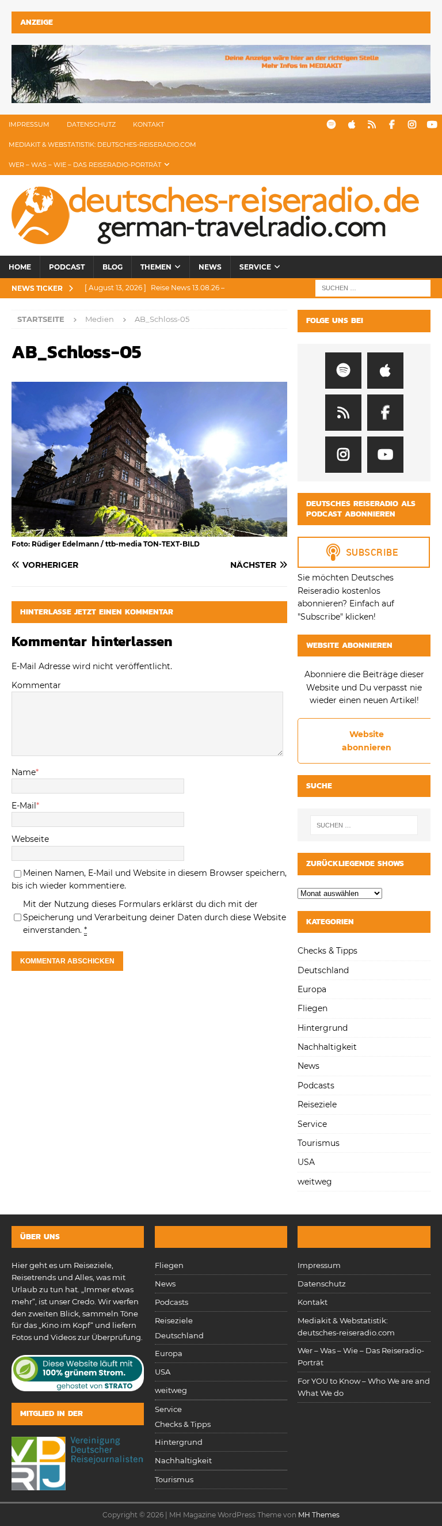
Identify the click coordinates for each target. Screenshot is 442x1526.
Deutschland (323, 970)
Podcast (67, 267)
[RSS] (371, 125)
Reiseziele (317, 1104)
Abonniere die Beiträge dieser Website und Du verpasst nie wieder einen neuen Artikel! (364, 687)
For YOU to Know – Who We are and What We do (364, 1387)
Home (20, 267)
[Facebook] (392, 125)
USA (306, 1162)
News (210, 267)
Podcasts (316, 1085)
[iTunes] (351, 125)
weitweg (315, 1181)
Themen (156, 267)
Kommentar (36, 685)
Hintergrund (323, 1028)
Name (24, 772)
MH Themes (319, 1514)
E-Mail (24, 805)
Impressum (29, 124)
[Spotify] (331, 125)
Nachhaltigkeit (327, 1047)
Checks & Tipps (327, 951)
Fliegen (312, 1008)
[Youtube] (432, 125)
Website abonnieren (366, 740)
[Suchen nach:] (372, 288)
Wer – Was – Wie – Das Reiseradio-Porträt (85, 165)
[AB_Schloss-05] (149, 530)
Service (255, 267)
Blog (112, 267)
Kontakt (148, 124)
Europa (312, 989)
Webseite (30, 839)
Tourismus (319, 1143)
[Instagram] (412, 125)
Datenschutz (91, 124)
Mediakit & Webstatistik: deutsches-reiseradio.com (102, 145)
